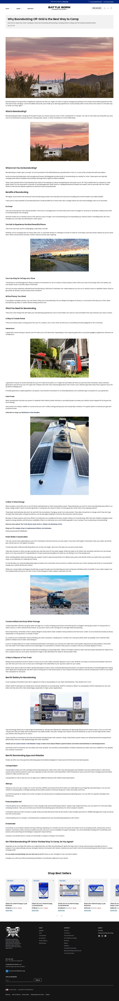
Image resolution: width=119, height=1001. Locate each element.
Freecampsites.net (12, 806)
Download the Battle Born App (17, 971)
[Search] (104, 8)
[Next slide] (61, 916)
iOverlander (10, 828)
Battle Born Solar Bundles (31, 412)
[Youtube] (105, 936)
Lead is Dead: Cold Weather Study (28, 744)
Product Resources (69, 935)
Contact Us (67, 933)
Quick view (9, 910)
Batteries (41, 930)
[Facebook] (99, 936)
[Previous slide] (57, 916)
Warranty (66, 940)
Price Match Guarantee (70, 948)
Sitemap (8, 994)
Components (42, 935)
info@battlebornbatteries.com (14, 964)
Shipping (66, 945)
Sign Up (38, 980)
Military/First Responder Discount (72, 950)
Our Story (100, 930)
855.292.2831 (97, 8)
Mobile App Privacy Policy (37, 994)
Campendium (10, 770)
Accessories (42, 938)
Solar (40, 933)
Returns (66, 943)
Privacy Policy (25, 994)
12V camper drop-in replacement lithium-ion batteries (31, 528)
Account (66, 930)
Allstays (8, 788)
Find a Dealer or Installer (70, 938)
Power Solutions (43, 940)
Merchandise (42, 943)
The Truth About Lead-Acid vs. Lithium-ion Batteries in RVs (41, 524)
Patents (48, 994)
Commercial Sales (69, 953)
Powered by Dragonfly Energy (105, 933)
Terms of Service (16, 994)
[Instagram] (102, 936)
